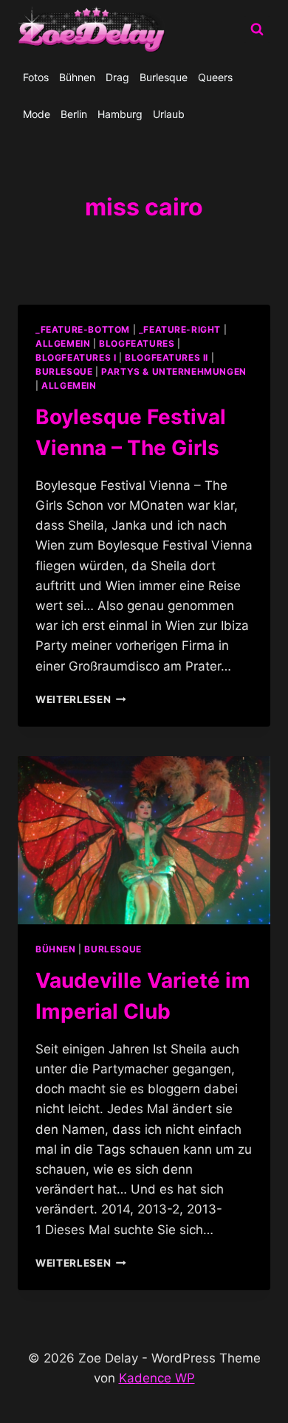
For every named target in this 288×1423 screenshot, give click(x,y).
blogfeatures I (75, 357)
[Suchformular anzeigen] (257, 29)
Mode (36, 114)
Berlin (74, 114)
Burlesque (164, 77)
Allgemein (68, 385)
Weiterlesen (80, 699)
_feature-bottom (82, 329)
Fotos (36, 77)
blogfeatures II (166, 357)
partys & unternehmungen (174, 371)
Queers (215, 77)
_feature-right (180, 329)
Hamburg (120, 114)
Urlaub (169, 114)
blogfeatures (136, 343)
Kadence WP (157, 1378)
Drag (117, 77)
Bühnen (77, 77)
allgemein (62, 343)
